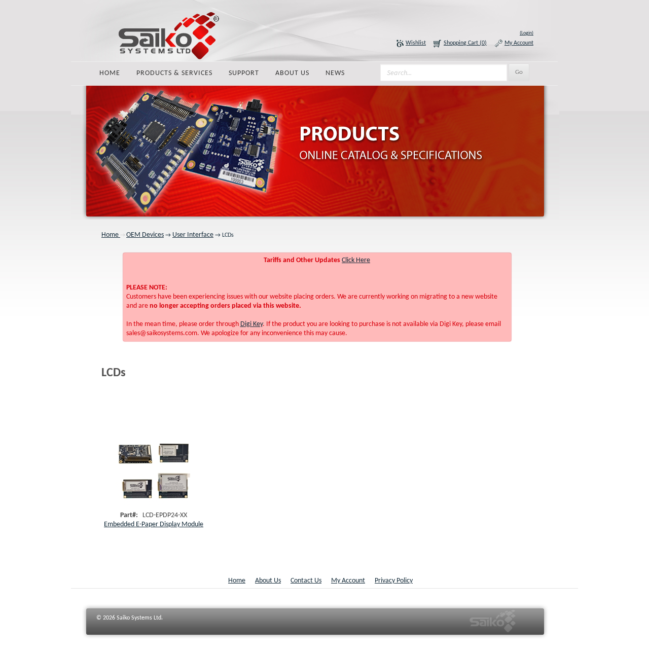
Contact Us (306, 581)
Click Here (356, 260)
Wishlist (416, 43)
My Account (518, 43)
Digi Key (251, 324)
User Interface (192, 235)
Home (109, 73)
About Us (292, 73)
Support (244, 73)
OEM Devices (145, 235)
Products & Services (174, 73)
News (335, 73)
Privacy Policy (394, 581)
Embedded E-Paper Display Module (153, 524)
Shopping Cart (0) (465, 43)
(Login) (526, 33)
